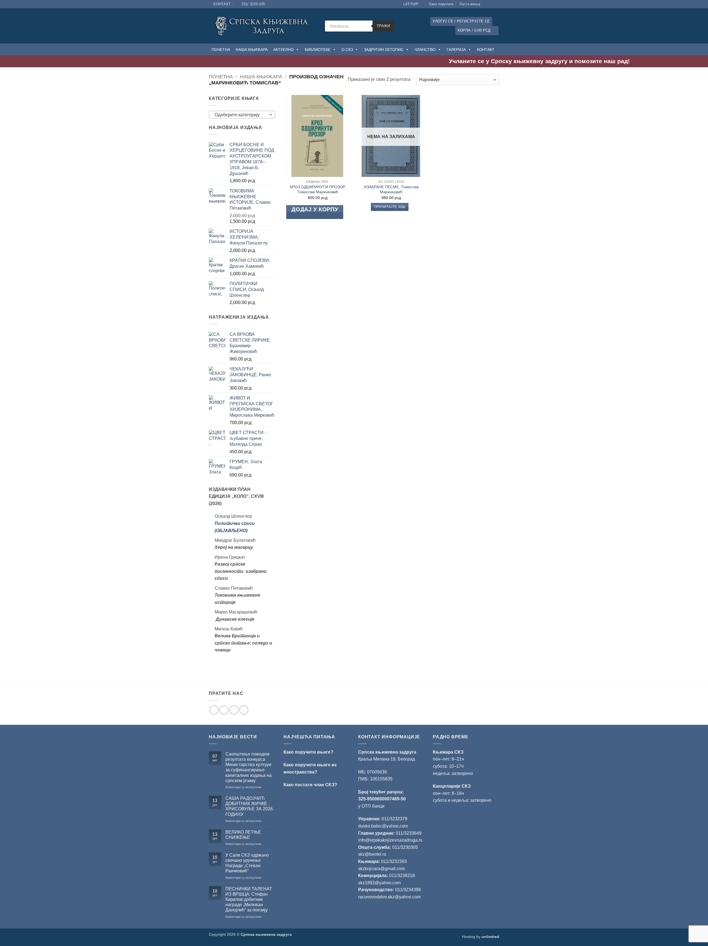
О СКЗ (347, 49)
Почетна (221, 76)
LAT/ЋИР (411, 4)
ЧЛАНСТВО (425, 49)
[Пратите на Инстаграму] (491, 4)
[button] (461, 21)
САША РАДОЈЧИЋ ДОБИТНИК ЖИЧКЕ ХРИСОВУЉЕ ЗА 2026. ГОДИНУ (249, 806)
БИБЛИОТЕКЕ (317, 49)
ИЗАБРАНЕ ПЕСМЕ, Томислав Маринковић (391, 189)
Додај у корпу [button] (314, 209)
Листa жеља (469, 4)
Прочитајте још (389, 206)
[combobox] (242, 114)
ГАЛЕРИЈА (456, 49)
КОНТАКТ (485, 49)
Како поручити (441, 4)
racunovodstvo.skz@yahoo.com (389, 897)
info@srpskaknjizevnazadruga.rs (390, 840)
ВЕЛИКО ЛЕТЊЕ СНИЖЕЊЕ (243, 835)
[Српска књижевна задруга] (263, 25)
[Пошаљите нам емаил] (233, 710)
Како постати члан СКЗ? (310, 784)
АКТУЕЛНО (283, 49)
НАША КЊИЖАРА (252, 49)
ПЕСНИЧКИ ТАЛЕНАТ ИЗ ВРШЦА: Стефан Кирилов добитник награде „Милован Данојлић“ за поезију (248, 899)
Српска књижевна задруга (387, 752)
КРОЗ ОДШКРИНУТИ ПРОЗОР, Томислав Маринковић (317, 189)
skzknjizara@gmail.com (381, 868)
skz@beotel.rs (372, 854)
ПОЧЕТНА (221, 49)
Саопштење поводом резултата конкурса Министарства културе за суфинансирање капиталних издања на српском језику (248, 767)
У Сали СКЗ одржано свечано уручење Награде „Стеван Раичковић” (247, 863)
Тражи (383, 26)
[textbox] (240, 115)
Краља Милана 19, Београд (386, 759)
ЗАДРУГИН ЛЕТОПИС (384, 49)
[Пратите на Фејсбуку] (486, 4)
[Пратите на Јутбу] (496, 4)
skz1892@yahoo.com (379, 882)
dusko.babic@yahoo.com (383, 826)
